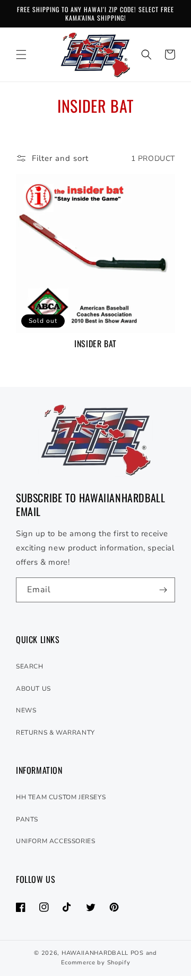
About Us (33, 688)
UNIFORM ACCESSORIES (55, 841)
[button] (21, 54)
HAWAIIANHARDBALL (95, 953)
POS (137, 953)
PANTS (27, 819)
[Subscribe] (163, 589)
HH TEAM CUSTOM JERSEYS (61, 797)
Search (30, 666)
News (26, 710)
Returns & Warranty (55, 732)
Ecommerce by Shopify (96, 962)
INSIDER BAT (95, 343)
